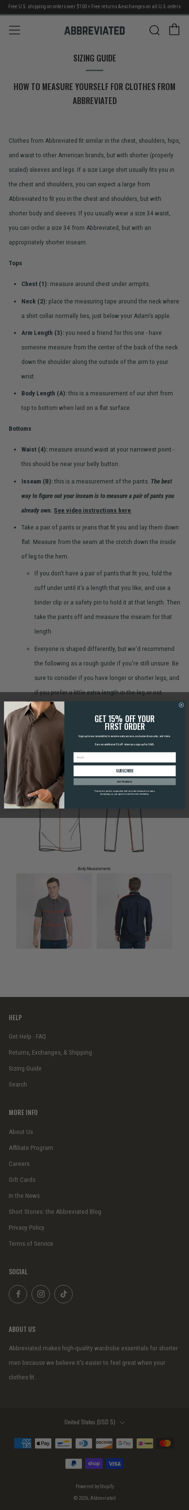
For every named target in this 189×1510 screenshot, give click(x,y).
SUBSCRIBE (125, 771)
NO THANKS (124, 781)
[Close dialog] (181, 705)
